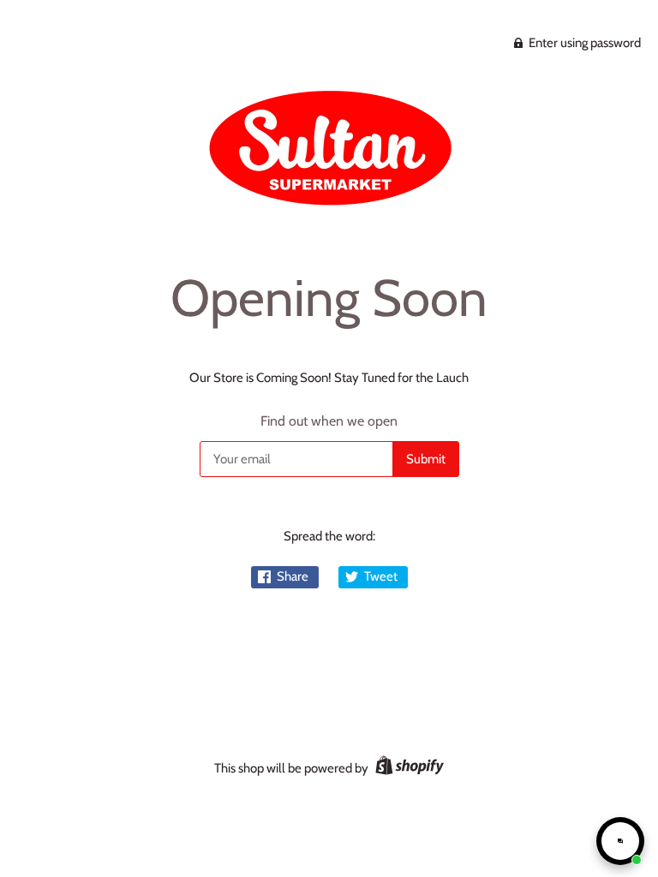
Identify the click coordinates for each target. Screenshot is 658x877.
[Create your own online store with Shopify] (407, 768)
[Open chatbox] (620, 841)
